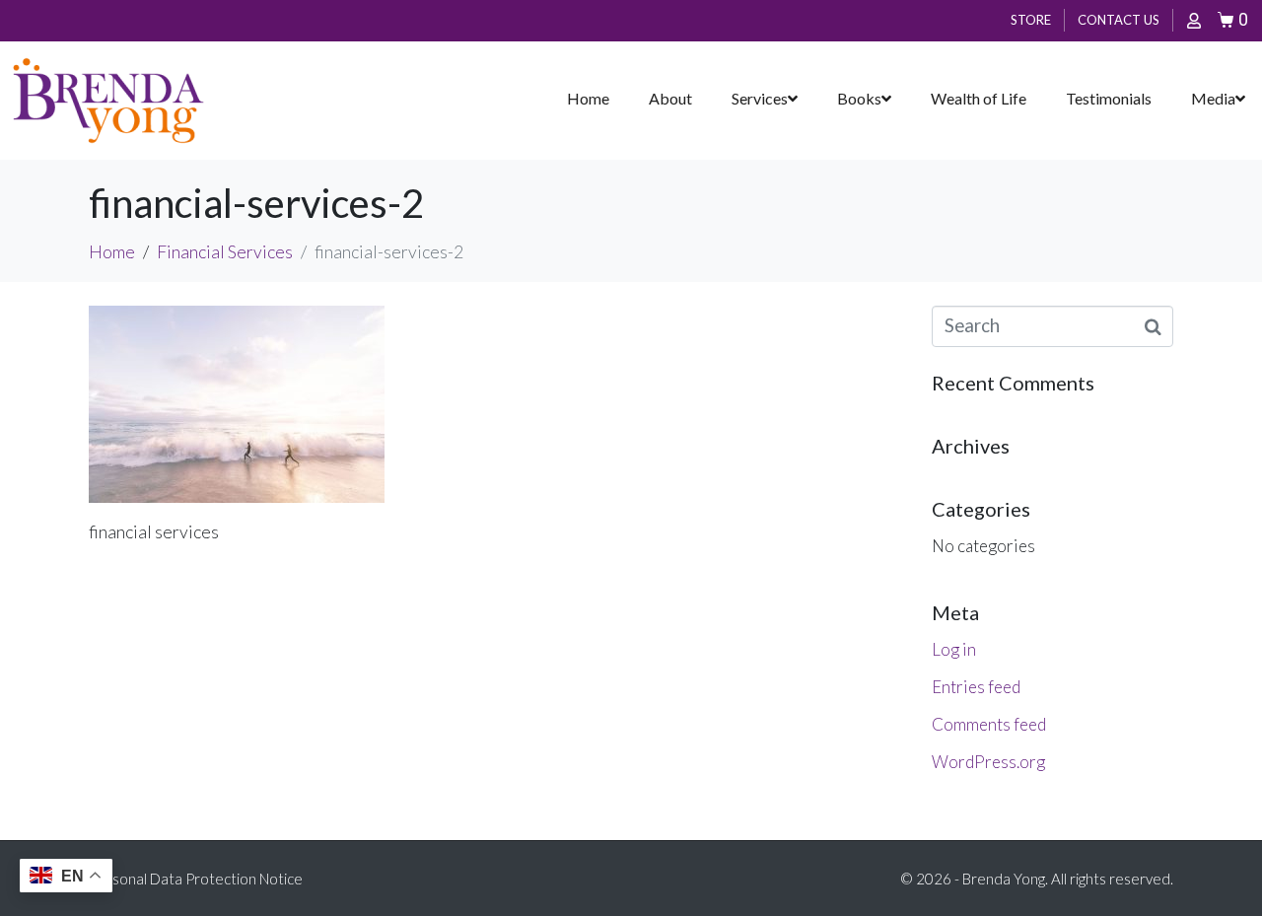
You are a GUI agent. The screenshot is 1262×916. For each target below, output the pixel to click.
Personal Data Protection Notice (196, 878)
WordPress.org (988, 761)
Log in (954, 649)
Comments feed (989, 724)
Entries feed (976, 686)
